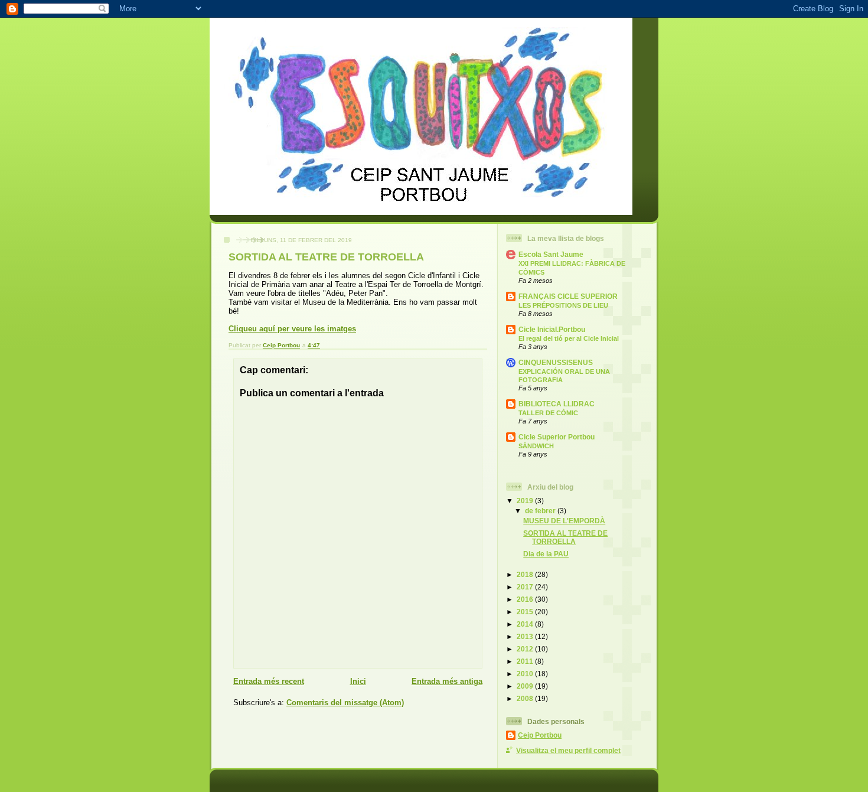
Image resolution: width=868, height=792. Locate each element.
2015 (526, 611)
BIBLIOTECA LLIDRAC (556, 404)
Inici (358, 681)
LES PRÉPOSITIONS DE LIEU (563, 305)
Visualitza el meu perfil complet (568, 750)
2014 (526, 624)
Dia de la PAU (546, 554)
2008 (526, 698)
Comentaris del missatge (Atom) (345, 702)
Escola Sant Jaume (550, 254)
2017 (526, 587)
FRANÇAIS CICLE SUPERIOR (568, 296)
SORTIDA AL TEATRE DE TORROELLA (565, 537)
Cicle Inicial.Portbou (551, 329)
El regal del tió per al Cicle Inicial (568, 338)
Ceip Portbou (540, 735)
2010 (526, 673)
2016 (526, 599)
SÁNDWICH (536, 445)
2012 (526, 649)
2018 (526, 574)
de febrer (541, 510)
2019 (526, 500)
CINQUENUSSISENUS (555, 362)
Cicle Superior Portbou (556, 437)
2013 (526, 636)
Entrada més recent (268, 681)
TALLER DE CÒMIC (548, 412)
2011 (526, 661)
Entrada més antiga (447, 681)
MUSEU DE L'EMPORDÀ (564, 520)
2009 (526, 686)
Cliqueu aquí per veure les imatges (292, 328)
